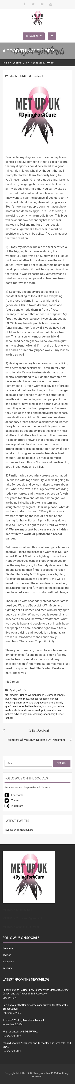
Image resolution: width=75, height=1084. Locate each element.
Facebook (8, 948)
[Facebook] (24, 4)
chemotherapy (24, 702)
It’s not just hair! (38, 730)
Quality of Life (20, 62)
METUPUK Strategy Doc (17, 910)
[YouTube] (51, 4)
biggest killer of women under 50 (28, 695)
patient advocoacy (15, 714)
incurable (59, 706)
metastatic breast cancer (19, 710)
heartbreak (18, 706)
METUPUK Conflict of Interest (21, 927)
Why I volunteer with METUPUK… (20, 1031)
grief (8, 706)
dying (52, 702)
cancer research (39, 698)
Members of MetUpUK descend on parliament (36, 739)
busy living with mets (17, 698)
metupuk (39, 76)
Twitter (7, 955)
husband (47, 706)
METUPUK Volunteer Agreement (22, 918)
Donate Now (34, 36)
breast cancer (56, 695)
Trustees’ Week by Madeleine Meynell (23, 1020)
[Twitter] (33, 4)
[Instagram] (42, 4)
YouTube (8, 968)
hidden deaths (33, 706)
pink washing (35, 714)
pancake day (54, 710)
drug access (41, 702)
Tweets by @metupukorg (19, 829)
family (59, 702)
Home (6, 62)
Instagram (8, 961)
